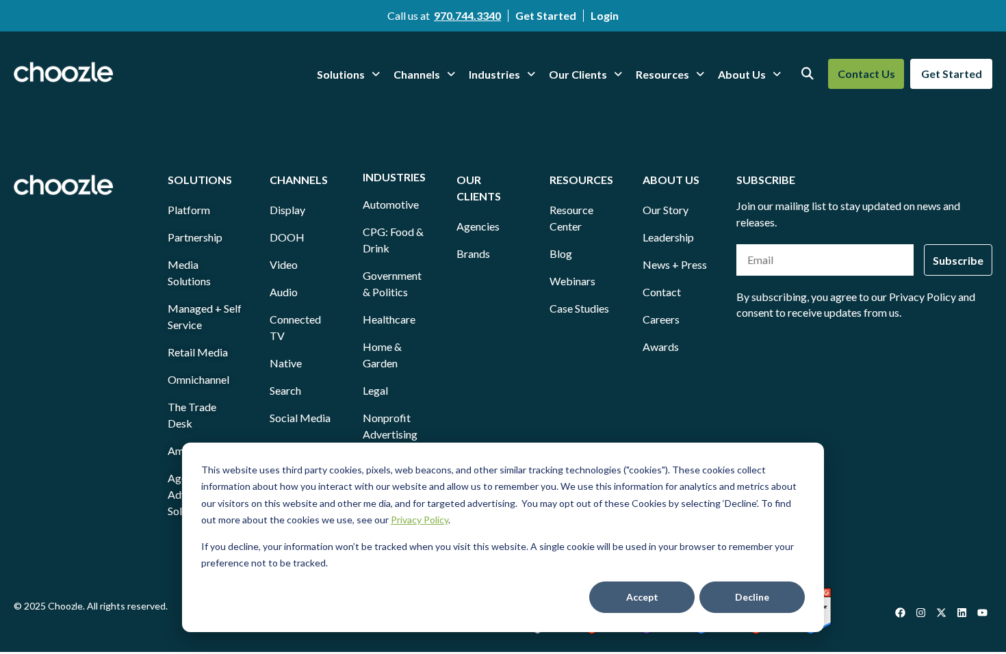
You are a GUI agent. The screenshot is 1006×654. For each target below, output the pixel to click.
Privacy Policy (419, 519)
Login (605, 15)
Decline (752, 597)
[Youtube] (982, 613)
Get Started (545, 15)
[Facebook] (900, 613)
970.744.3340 (467, 15)
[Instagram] (920, 613)
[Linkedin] (961, 613)
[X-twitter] (941, 613)
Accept (642, 597)
